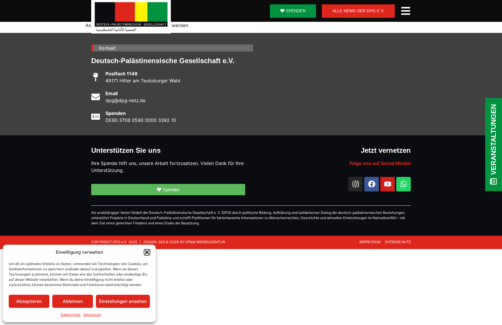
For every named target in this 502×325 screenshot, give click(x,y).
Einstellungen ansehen (123, 301)
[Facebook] (371, 184)
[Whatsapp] (403, 184)
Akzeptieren (29, 301)
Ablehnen (73, 301)
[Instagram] (355, 184)
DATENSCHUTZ (398, 242)
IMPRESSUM (370, 242)
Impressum (92, 315)
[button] (147, 252)
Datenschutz (70, 315)
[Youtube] (387, 184)
